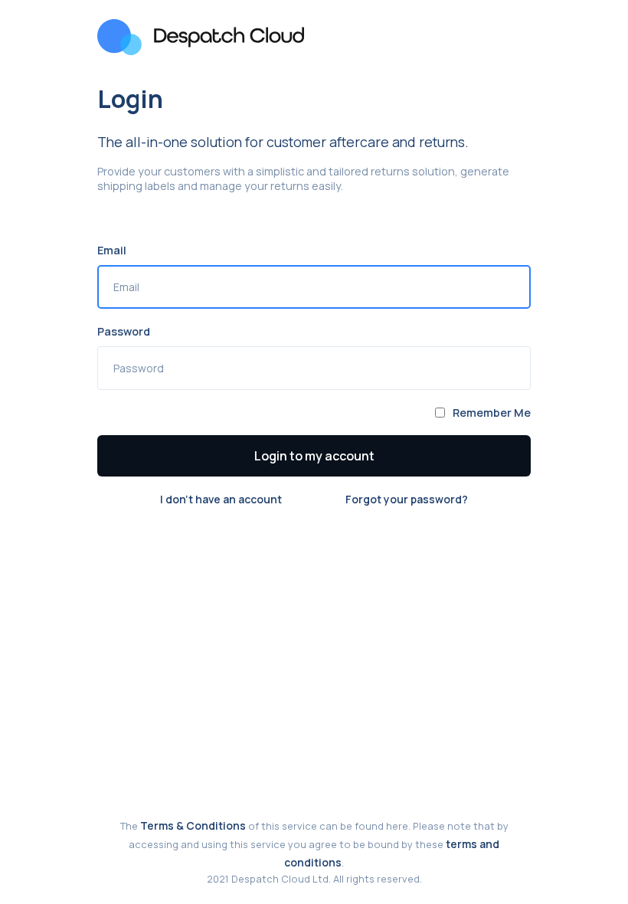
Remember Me (492, 412)
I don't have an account (221, 499)
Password (123, 331)
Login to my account (314, 455)
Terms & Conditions (193, 825)
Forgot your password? (406, 499)
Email (111, 250)
